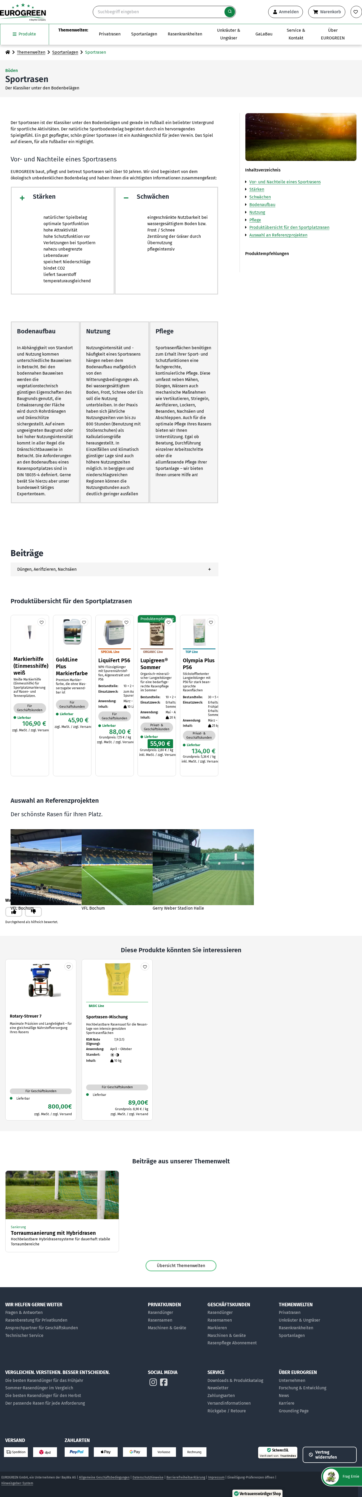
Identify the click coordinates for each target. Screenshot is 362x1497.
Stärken (256, 189)
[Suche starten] (229, 12)
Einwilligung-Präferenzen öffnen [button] (250, 1477)
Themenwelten (31, 52)
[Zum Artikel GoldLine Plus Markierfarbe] (72, 673)
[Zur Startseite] (7, 52)
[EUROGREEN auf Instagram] (153, 1383)
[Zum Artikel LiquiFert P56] (115, 681)
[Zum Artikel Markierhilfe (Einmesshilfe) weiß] (30, 675)
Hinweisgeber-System (17, 1483)
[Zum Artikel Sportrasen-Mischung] (117, 1039)
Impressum (216, 1477)
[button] (114, 569)
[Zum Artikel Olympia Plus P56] (199, 690)
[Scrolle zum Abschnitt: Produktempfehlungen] (301, 251)
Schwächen (260, 196)
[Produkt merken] (41, 622)
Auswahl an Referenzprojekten (278, 235)
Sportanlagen (65, 52)
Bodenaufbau (262, 204)
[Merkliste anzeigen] (356, 12)
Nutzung (257, 212)
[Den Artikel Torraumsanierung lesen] (62, 1211)
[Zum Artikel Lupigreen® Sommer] (157, 687)
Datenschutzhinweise (148, 1477)
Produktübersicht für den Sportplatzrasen (289, 227)
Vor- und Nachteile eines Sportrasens (285, 181)
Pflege (255, 220)
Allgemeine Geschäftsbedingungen (104, 1477)
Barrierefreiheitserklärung (185, 1477)
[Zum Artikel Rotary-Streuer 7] (41, 1039)
